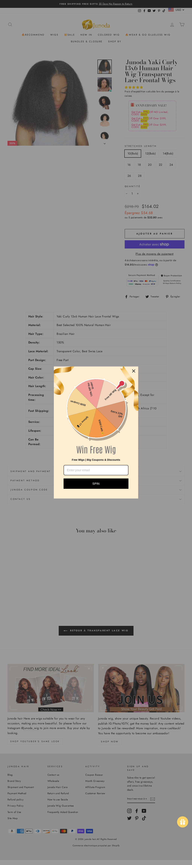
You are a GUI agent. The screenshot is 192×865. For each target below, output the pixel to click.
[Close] (133, 370)
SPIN (96, 483)
